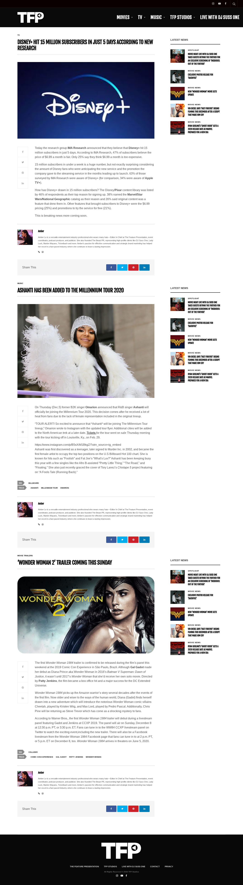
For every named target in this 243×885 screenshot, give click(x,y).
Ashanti (34, 488)
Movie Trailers (25, 556)
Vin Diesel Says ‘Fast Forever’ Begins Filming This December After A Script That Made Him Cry (204, 111)
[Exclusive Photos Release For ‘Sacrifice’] (177, 76)
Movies (123, 17)
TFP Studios (181, 17)
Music (156, 17)
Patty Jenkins (76, 757)
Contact (155, 866)
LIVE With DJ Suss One (219, 17)
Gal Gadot (61, 757)
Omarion (64, 488)
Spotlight (193, 50)
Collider (33, 752)
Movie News (194, 71)
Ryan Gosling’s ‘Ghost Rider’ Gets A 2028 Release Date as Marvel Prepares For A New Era (203, 129)
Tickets (91, 432)
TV (140, 17)
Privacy (169, 866)
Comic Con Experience (42, 757)
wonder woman (93, 757)
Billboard (33, 483)
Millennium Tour (49, 488)
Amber (41, 231)
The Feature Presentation (84, 866)
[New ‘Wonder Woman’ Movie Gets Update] (177, 93)
